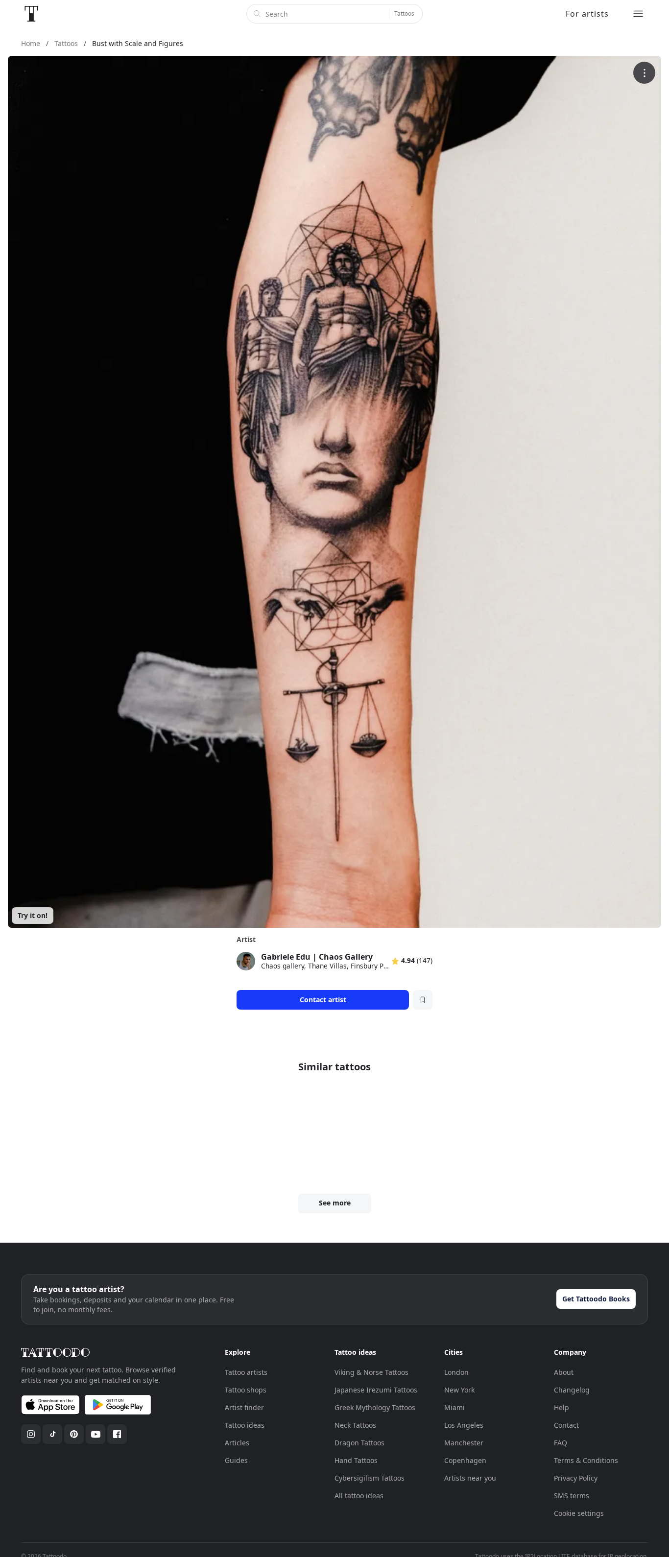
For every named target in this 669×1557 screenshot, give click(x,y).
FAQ (560, 1442)
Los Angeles (463, 1425)
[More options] (644, 73)
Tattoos (404, 13)
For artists (587, 13)
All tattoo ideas (358, 1495)
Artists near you (470, 1478)
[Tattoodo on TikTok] (52, 1434)
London (456, 1372)
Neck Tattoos (355, 1425)
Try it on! (33, 915)
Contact (566, 1425)
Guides (236, 1460)
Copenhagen (465, 1460)
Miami (454, 1407)
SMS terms (571, 1495)
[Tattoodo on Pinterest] (74, 1434)
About (563, 1372)
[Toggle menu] (638, 13)
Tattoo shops (245, 1389)
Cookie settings (579, 1513)
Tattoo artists (246, 1372)
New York (459, 1389)
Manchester (463, 1442)
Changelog (572, 1389)
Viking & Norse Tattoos (371, 1372)
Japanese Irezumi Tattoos (375, 1389)
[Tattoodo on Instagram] (31, 1434)
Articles (237, 1442)
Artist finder (244, 1407)
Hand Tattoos (356, 1460)
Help (561, 1407)
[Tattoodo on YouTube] (95, 1434)
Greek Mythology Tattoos (374, 1407)
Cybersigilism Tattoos (369, 1478)
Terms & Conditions (586, 1460)
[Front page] (31, 13)
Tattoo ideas (244, 1425)
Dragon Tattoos (359, 1442)
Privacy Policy (575, 1478)
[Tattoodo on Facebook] (117, 1434)
